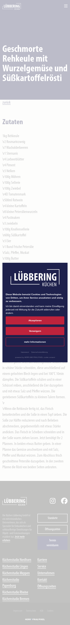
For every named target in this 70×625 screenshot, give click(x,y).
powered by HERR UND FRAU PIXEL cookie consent (35, 357)
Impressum (25, 352)
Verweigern (35, 331)
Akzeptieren (35, 320)
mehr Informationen (35, 342)
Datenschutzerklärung (39, 352)
